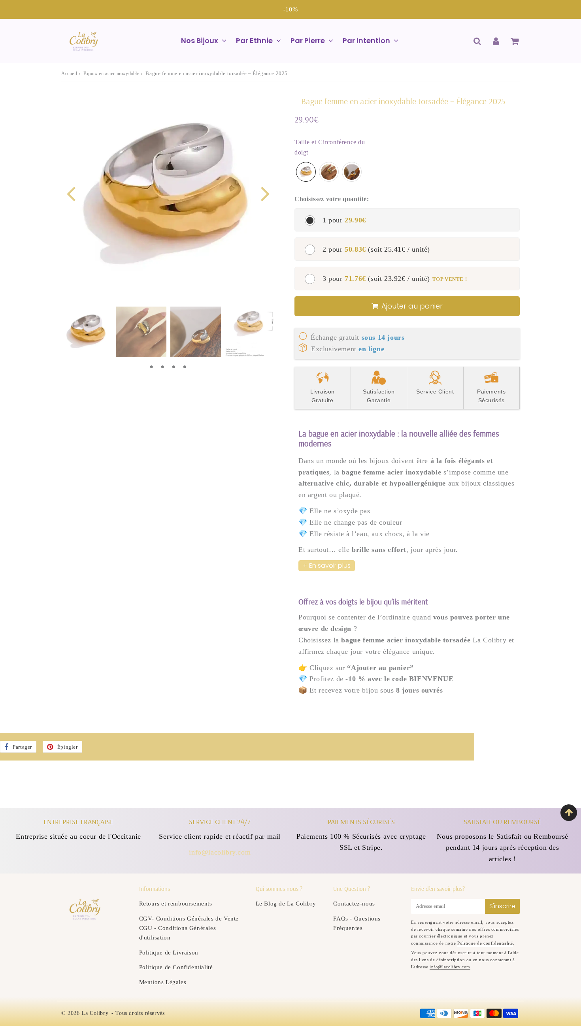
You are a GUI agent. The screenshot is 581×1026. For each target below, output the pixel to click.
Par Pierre (307, 40)
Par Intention (366, 40)
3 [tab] (173, 367)
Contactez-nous (354, 903)
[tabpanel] (86, 332)
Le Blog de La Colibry (286, 903)
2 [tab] (162, 367)
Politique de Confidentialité (176, 967)
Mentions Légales (163, 982)
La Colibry (94, 1013)
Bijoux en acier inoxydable (111, 73)
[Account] (496, 41)
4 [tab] (185, 367)
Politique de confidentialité (485, 943)
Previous (70, 193)
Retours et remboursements (175, 903)
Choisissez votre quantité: (331, 199)
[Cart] (514, 41)
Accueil (69, 73)
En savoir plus (330, 565)
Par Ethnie (254, 40)
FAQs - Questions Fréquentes (357, 923)
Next (265, 193)
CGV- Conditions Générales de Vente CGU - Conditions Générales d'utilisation (189, 928)
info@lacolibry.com (220, 852)
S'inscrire (502, 906)
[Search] (477, 41)
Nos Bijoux (199, 40)
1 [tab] (151, 367)
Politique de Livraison (168, 952)
